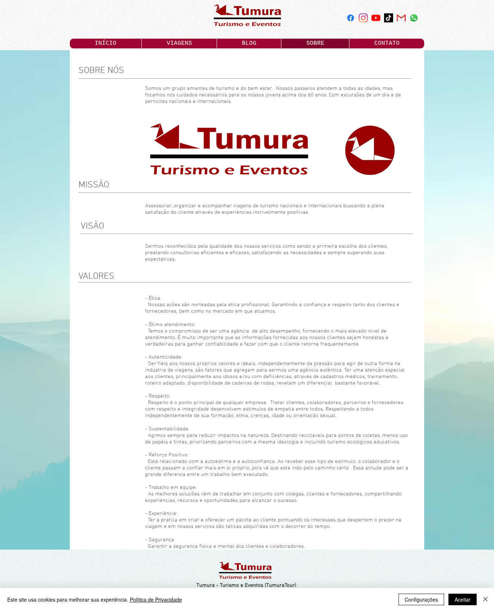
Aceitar (462, 599)
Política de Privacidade (156, 599)
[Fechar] (485, 599)
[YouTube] (375, 17)
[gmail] (401, 17)
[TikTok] (388, 17)
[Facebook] (350, 17)
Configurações (421, 599)
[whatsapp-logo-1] (413, 17)
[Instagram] (363, 17)
